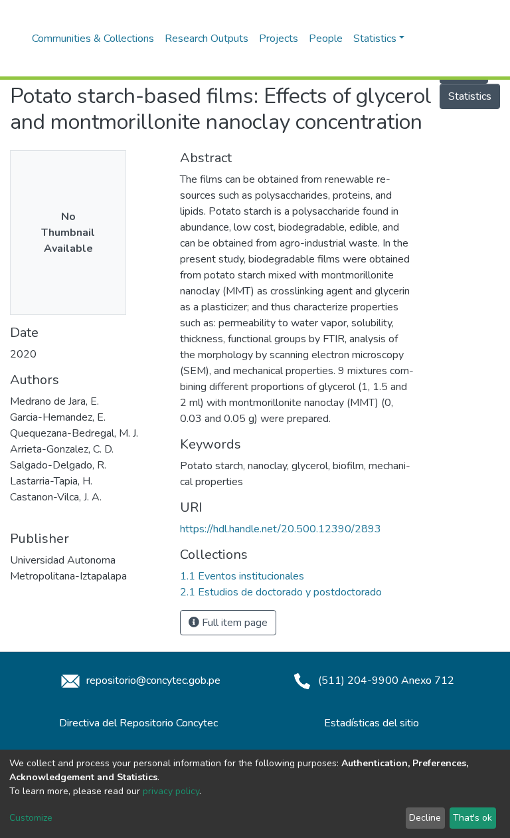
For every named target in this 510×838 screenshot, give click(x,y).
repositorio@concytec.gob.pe (152, 680)
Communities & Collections (93, 38)
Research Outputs (206, 38)
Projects (278, 38)
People (326, 38)
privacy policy (171, 791)
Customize (30, 817)
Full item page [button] (233, 622)
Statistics (469, 96)
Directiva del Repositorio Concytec (138, 723)
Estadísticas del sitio (371, 723)
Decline (425, 817)
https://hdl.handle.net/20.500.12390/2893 (280, 529)
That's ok (472, 817)
